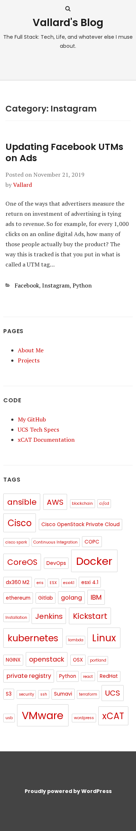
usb (9, 718)
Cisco (20, 523)
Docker (94, 561)
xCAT (113, 716)
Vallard (22, 185)
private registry (29, 676)
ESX (53, 583)
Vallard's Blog (68, 23)
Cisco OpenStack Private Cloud (80, 524)
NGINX (13, 659)
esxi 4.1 (89, 582)
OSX (78, 659)
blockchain (82, 503)
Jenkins (49, 616)
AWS (55, 502)
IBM (96, 597)
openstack (46, 659)
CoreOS (22, 562)
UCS (112, 693)
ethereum (18, 598)
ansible (22, 502)
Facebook (27, 285)
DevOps (56, 563)
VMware (42, 715)
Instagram (56, 285)
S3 (9, 694)
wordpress (84, 718)
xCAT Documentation (46, 440)
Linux (104, 638)
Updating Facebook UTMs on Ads (64, 152)
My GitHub (32, 419)
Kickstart (90, 616)
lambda (75, 640)
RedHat (109, 676)
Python (82, 285)
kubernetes (33, 638)
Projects (29, 360)
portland (98, 660)
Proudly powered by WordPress (68, 791)
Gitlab (45, 598)
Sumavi (63, 694)
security (26, 694)
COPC (92, 541)
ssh (43, 694)
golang (71, 597)
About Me (31, 350)
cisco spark (16, 542)
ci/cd (104, 503)
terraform (88, 694)
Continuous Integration (55, 542)
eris (40, 583)
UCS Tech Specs (38, 429)
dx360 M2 (17, 582)
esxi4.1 (68, 583)
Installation (16, 617)
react (88, 676)
